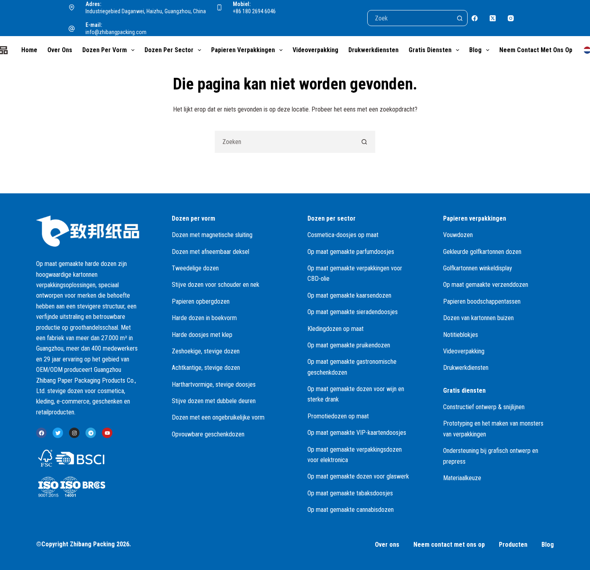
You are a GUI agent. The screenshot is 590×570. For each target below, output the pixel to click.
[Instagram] (511, 18)
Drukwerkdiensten (373, 50)
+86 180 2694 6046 (254, 11)
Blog (475, 50)
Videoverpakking (315, 50)
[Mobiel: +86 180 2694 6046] (219, 7)
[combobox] (284, 142)
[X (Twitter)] (493, 18)
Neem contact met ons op (535, 50)
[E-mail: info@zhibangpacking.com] (71, 29)
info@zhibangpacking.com (115, 32)
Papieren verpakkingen (243, 50)
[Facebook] (475, 18)
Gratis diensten (430, 50)
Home (29, 50)
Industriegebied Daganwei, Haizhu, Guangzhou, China (145, 11)
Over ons (59, 50)
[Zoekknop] (459, 18)
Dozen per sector (168, 50)
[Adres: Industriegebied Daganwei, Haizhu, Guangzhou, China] (71, 7)
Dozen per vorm (104, 50)
